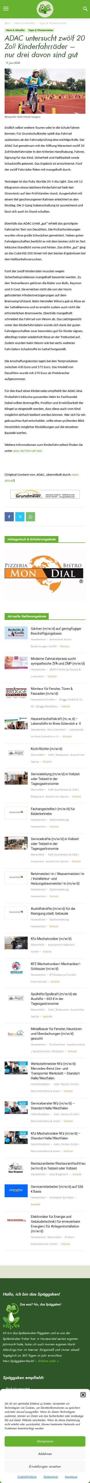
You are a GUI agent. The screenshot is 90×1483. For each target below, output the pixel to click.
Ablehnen (45, 1454)
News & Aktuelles (24, 23)
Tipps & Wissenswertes (52, 23)
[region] (45, 494)
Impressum (71, 1477)
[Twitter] (19, 516)
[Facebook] (9, 516)
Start (7, 23)
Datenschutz (51, 1477)
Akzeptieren (45, 1441)
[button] (83, 1394)
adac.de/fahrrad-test (27, 451)
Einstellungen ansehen (45, 1466)
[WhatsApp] (30, 516)
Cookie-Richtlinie (27, 1477)
